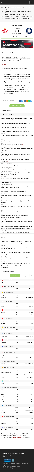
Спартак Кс (3, 282)
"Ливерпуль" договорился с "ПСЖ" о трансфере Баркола (15, 232)
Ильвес (2, 396)
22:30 (17, 297)
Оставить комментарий (17, 105)
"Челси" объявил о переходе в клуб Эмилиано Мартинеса (15, 178)
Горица (2, 357)
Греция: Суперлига (8, 333)
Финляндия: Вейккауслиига (10, 387)
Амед (2, 321)
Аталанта (3, 306)
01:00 (17, 370)
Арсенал (31, 288)
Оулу (2, 399)
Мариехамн (3, 392)
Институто (3, 377)
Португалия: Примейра (9, 310)
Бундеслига (25, 63)
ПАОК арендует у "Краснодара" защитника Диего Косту (19, 16)
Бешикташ (3, 323)
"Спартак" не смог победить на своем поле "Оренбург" (18, 11)
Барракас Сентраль (28, 374)
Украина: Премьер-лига (9, 327)
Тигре (2, 374)
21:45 (17, 306)
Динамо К (30, 329)
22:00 (17, 288)
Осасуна (3, 295)
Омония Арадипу (29, 363)
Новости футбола (8, 52)
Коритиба (31, 348)
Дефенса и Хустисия (6, 372)
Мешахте (31, 421)
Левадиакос (4, 336)
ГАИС (2, 410)
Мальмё (31, 407)
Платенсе (31, 372)
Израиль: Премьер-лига (9, 427)
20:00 (17, 342)
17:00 (17, 383)
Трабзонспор (30, 321)
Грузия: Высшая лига (9, 416)
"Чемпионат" (10, 100)
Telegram (12, 468)
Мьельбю (31, 412)
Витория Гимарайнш (28, 314)
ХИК (32, 396)
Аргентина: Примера (9, 367)
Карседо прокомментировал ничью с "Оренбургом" (13, 127)
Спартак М (14, 25)
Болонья (31, 306)
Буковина (3, 329)
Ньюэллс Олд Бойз (28, 370)
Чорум (31, 323)
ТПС (32, 394)
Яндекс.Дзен (6, 468)
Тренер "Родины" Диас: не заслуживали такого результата (15, 140)
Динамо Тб (3, 423)
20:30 (17, 295)
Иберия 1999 (30, 418)
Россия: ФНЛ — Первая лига (10, 280)
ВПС (2, 389)
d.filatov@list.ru (17, 466)
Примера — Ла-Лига (8, 184)
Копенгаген (3, 342)
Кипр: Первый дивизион (9, 361)
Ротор (32, 282)
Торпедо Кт (3, 421)
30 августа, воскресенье (8, 114)
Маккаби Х (30, 429)
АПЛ (5, 176)
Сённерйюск (30, 342)
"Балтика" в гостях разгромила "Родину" (15, 14)
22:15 (17, 312)
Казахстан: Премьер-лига (10, 381)
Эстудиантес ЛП (5, 370)
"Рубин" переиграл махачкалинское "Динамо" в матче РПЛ (15, 123)
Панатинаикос (29, 336)
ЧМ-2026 (5, 245)
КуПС (32, 401)
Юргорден (3, 412)
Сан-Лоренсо (30, 377)
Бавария (4, 64)
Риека (31, 357)
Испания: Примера (8, 292)
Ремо (2, 348)
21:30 (17, 321)
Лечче (2, 303)
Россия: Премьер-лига (17, 33)
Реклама (27, 455)
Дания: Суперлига (8, 340)
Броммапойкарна (29, 410)
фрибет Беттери (16, 437)
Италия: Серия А (8, 301)
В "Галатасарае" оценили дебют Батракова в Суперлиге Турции (16, 169)
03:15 (17, 374)
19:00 (17, 389)
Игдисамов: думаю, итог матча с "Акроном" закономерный (15, 211)
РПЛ (5, 116)
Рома (32, 303)
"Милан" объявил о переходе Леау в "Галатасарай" (13, 165)
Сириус (2, 407)
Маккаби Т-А (4, 429)
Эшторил (31, 312)
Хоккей (5, 456)
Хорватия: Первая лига (9, 352)
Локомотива (30, 355)
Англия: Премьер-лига (9, 286)
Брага (2, 314)
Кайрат (31, 383)
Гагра (2, 418)
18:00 (17, 329)
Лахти (31, 389)
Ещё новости (4, 267)
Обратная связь (14, 453)
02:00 (17, 348)
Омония (3, 363)
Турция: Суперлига (8, 318)
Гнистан (3, 394)
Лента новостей (7, 110)
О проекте (6, 453)
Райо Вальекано (29, 297)
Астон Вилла (4, 288)
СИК (32, 399)
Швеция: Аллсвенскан (9, 405)
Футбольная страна (15, 463)
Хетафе (31, 295)
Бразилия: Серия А (8, 346)
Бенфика (3, 312)
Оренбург (20, 25)
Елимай (2, 383)
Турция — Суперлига (8, 147)
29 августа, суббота (6, 182)
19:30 (17, 282)
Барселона (3, 297)
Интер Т (2, 401)
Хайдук (2, 355)
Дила (32, 423)
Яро (32, 392)
